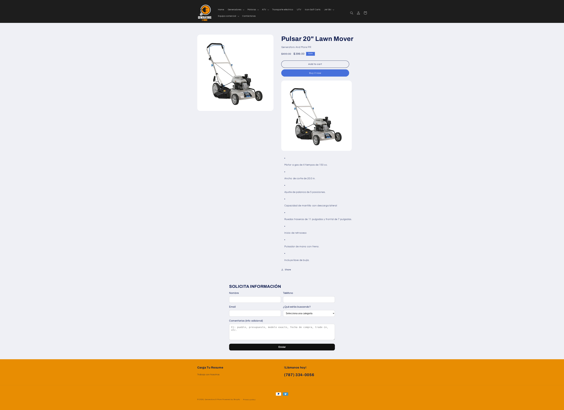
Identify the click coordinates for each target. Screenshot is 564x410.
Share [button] (288, 270)
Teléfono (288, 293)
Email (232, 307)
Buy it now (315, 73)
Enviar (282, 347)
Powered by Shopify (231, 399)
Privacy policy (249, 399)
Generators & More (213, 399)
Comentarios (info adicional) (246, 320)
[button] (236, 9)
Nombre (234, 293)
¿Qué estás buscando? (297, 307)
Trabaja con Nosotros (208, 374)
